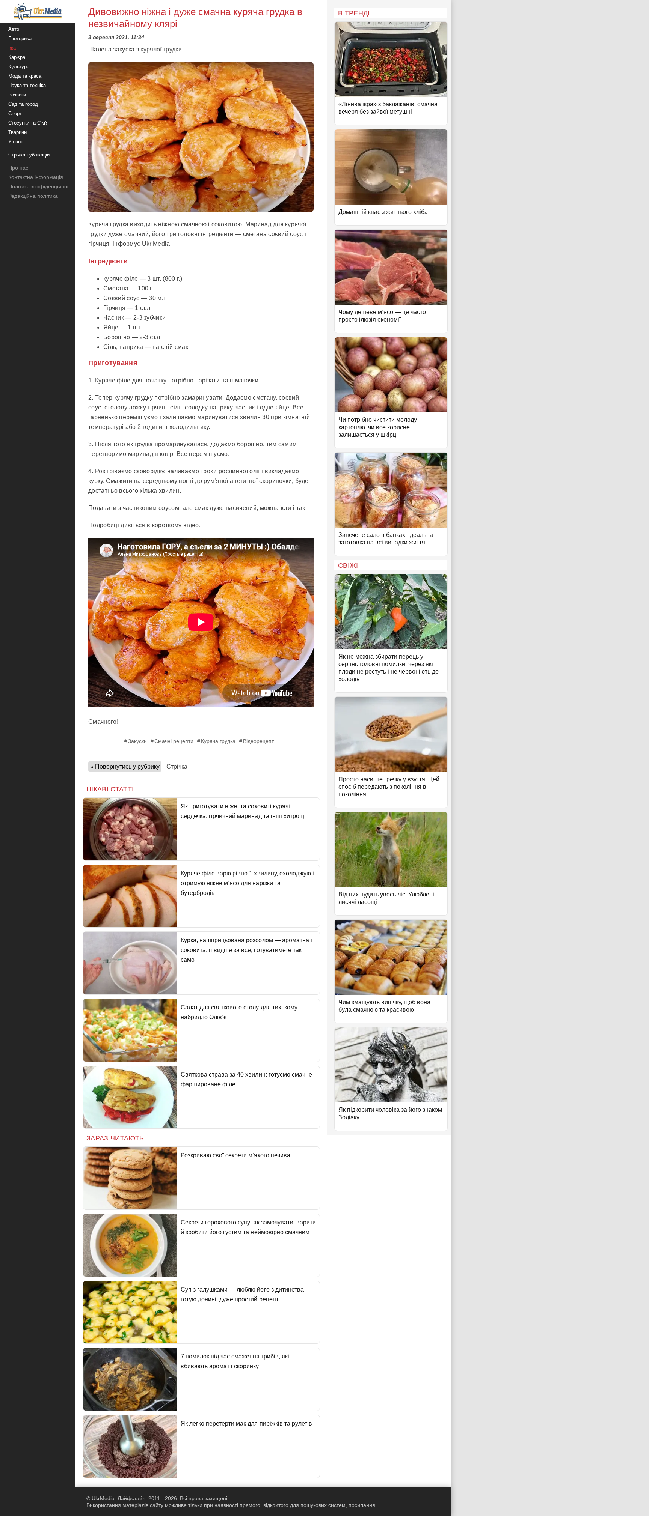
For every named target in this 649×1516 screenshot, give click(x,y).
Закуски (137, 741)
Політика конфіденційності (40, 186)
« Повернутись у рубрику (125, 766)
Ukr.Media (156, 244)
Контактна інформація (35, 177)
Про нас (18, 168)
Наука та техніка (27, 85)
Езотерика (20, 38)
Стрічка (176, 766)
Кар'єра (16, 57)
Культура (18, 66)
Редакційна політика (33, 196)
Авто (13, 29)
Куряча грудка (218, 741)
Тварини (17, 132)
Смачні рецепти (173, 741)
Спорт (15, 113)
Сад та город (23, 104)
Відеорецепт (258, 741)
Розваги (17, 95)
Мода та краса (24, 76)
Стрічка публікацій (29, 155)
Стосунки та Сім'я (28, 123)
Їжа (12, 48)
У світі (15, 141)
